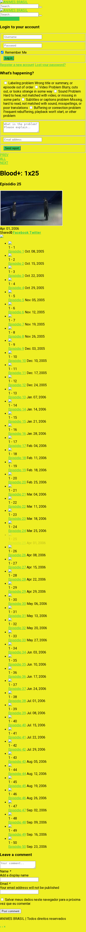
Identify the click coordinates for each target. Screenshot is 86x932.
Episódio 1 (16, 251)
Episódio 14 (17, 409)
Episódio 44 (17, 774)
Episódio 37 (17, 689)
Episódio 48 (17, 822)
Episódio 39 (17, 713)
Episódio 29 (17, 592)
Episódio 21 (17, 494)
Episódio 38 (17, 701)
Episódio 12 (17, 385)
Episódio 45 (17, 786)
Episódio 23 (17, 519)
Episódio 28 (17, 579)
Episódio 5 (16, 300)
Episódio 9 (16, 349)
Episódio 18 (17, 458)
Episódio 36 (17, 677)
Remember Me (15, 52)
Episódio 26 (17, 555)
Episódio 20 (17, 482)
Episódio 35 (17, 664)
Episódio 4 (16, 288)
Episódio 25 (17, 543)
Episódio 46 (17, 798)
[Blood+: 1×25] (31, 225)
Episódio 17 (17, 446)
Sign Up (13, 19)
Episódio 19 (17, 470)
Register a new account (17, 65)
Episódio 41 (17, 737)
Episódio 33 (17, 640)
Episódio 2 (16, 264)
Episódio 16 (17, 434)
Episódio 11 (17, 373)
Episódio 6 (16, 312)
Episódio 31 (17, 616)
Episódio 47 (17, 810)
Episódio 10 (17, 361)
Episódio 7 (16, 324)
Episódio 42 (17, 749)
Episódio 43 (17, 762)
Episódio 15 (17, 421)
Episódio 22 (17, 507)
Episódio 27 (17, 567)
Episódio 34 (17, 652)
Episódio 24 (17, 531)
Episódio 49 (17, 834)
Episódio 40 (17, 725)
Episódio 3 (16, 276)
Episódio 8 (16, 336)
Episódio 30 (17, 604)
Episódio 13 (17, 397)
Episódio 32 (17, 628)
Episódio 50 (17, 847)
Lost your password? (50, 65)
